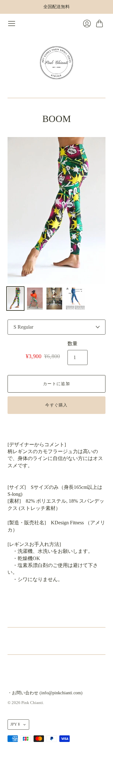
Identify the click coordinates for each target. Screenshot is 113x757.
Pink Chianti (32, 702)
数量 (72, 343)
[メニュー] (11, 23)
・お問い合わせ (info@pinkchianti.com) (45, 693)
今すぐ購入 (56, 405)
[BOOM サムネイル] (15, 299)
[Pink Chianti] (56, 63)
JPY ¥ (15, 724)
